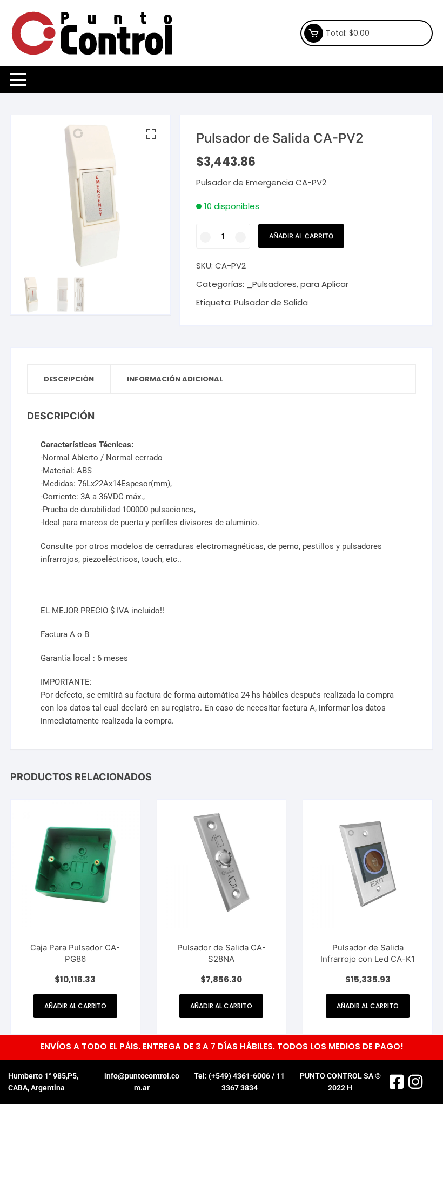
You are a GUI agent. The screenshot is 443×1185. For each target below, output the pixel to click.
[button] (151, 134)
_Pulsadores (271, 284)
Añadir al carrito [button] (75, 1005)
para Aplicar (324, 284)
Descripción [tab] (69, 379)
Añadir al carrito (301, 236)
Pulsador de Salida (271, 302)
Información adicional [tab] (175, 379)
